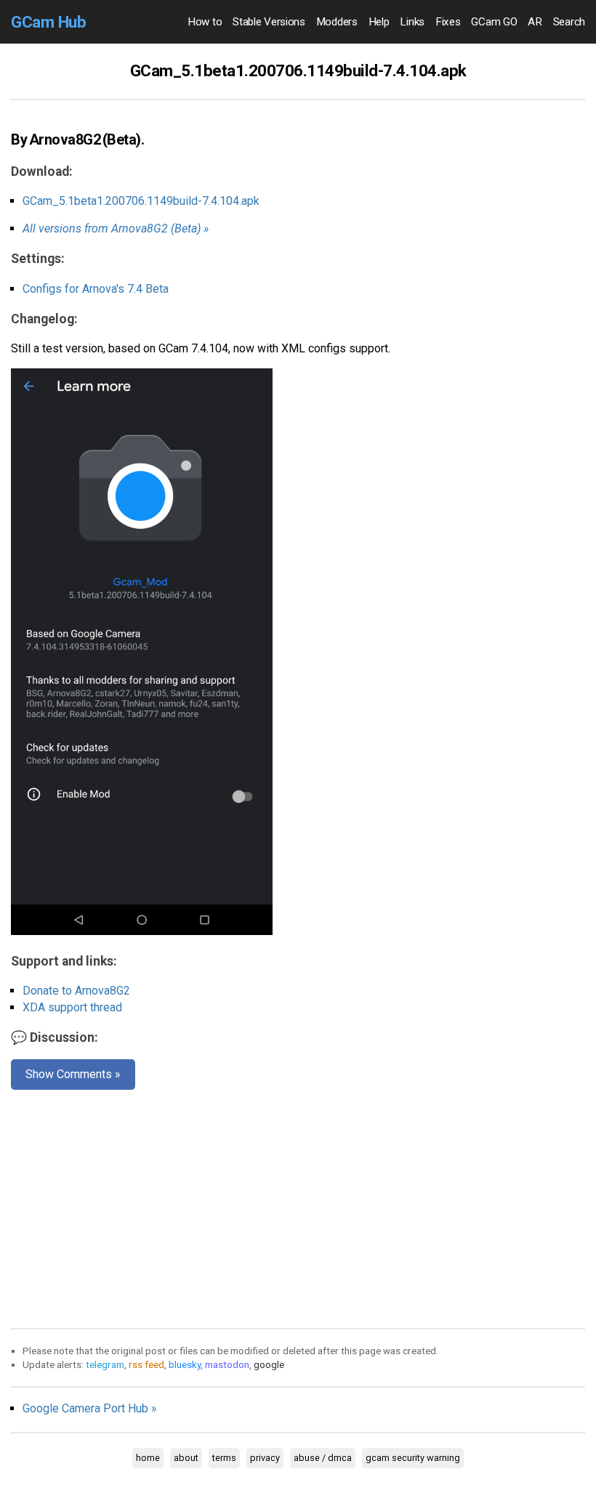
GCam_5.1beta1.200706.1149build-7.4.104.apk (141, 201)
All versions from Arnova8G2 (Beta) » (116, 228)
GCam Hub (48, 21)
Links (412, 21)
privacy (265, 1457)
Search (569, 21)
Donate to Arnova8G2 (76, 991)
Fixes (448, 21)
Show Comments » (73, 1074)
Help (379, 21)
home (148, 1457)
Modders (337, 21)
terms (224, 1457)
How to (205, 21)
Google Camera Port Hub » (90, 1408)
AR (534, 21)
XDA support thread (72, 1007)
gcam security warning (413, 1457)
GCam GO (494, 21)
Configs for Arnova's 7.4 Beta (96, 289)
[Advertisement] (298, 1206)
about (186, 1457)
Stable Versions (269, 21)
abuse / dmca (323, 1457)
